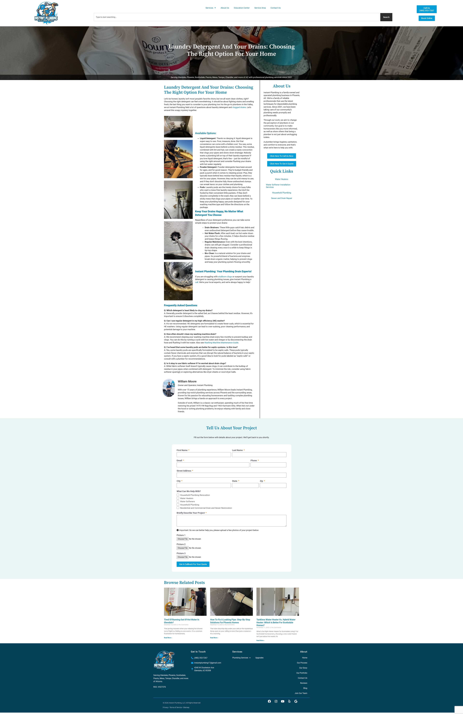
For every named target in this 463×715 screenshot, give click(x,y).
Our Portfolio (301, 673)
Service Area (260, 8)
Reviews (303, 683)
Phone (254, 460)
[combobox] (236, 17)
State (235, 481)
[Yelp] (289, 701)
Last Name (237, 450)
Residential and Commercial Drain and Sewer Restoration (206, 508)
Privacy (165, 707)
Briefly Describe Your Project (191, 513)
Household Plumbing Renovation (195, 495)
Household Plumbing (281, 192)
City (179, 481)
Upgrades (259, 658)
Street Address (184, 471)
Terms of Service (176, 707)
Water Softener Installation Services (278, 185)
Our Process (302, 663)
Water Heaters (281, 179)
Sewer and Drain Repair (281, 198)
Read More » (168, 638)
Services (209, 8)
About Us (225, 8)
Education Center (242, 8)
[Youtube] (283, 701)
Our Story (303, 668)
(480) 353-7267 (200, 658)
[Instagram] (276, 701)
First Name (182, 450)
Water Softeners (187, 501)
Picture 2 (181, 544)
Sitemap (186, 707)
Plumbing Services (240, 658)
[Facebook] (269, 701)
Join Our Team (301, 693)
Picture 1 (181, 535)
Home (304, 658)
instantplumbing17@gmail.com (207, 663)
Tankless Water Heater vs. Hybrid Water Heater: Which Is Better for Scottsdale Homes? (275, 622)
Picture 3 (181, 553)
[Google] (296, 701)
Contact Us (276, 8)
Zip (261, 481)
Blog (305, 688)
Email (180, 460)
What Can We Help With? (189, 491)
